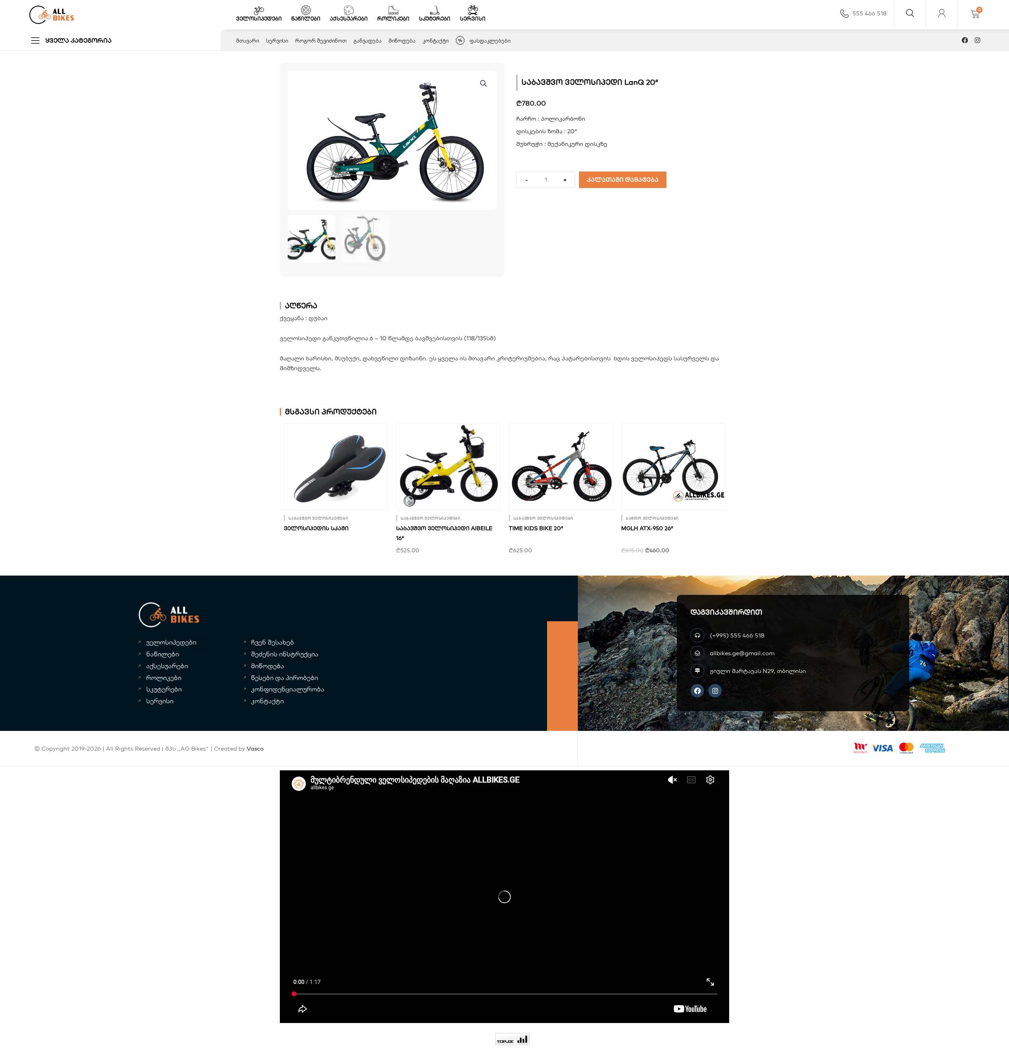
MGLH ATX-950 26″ (647, 528)
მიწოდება (402, 40)
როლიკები (393, 18)
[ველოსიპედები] (259, 10)
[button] (484, 83)
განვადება (368, 40)
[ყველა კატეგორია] (35, 40)
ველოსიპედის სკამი (316, 528)
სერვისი (473, 18)
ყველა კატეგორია (78, 40)
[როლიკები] (393, 10)
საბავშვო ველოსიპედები (318, 518)
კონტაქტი (436, 40)
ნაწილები (305, 18)
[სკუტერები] (435, 10)
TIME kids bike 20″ (536, 528)
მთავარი (247, 40)
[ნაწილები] (306, 10)
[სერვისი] (473, 10)
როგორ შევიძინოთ (320, 40)
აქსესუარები (349, 18)
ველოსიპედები (259, 18)
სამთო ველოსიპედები (652, 518)
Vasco (255, 748)
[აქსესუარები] (349, 10)
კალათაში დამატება (623, 179)
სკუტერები (435, 18)
